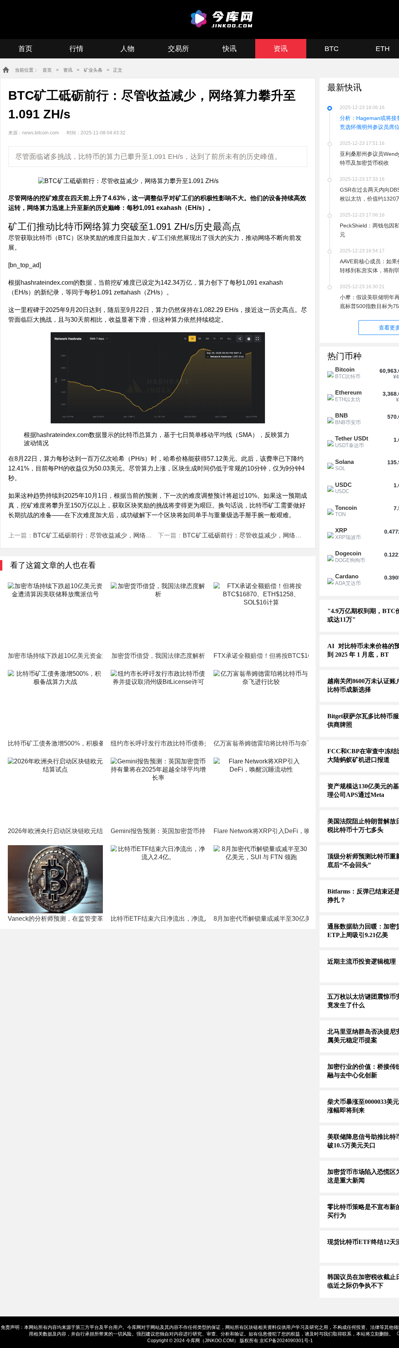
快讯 (229, 49)
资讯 (281, 49)
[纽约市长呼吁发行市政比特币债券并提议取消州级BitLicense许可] (158, 704)
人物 (127, 49)
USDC (343, 484)
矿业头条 (93, 70)
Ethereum (348, 392)
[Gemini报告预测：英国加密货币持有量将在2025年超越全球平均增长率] (158, 792)
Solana (344, 461)
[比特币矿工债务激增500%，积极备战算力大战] (55, 704)
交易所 (178, 49)
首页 (25, 49)
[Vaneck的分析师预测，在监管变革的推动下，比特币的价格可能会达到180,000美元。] (55, 879)
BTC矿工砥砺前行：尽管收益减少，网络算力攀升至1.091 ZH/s (120, 535)
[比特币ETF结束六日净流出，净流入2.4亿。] (158, 879)
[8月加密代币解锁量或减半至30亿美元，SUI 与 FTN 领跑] (261, 879)
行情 (76, 49)
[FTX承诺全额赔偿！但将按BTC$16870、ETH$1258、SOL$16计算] (261, 616)
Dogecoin (348, 553)
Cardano (346, 576)
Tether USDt (351, 438)
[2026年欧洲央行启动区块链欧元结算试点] (55, 792)
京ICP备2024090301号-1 (286, 1340)
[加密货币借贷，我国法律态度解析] (158, 616)
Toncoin (346, 507)
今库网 (223, 19)
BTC (332, 49)
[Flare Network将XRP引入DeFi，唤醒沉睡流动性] (261, 792)
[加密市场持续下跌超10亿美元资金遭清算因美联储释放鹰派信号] (55, 616)
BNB (341, 415)
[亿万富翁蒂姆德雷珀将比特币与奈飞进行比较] (261, 704)
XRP (341, 530)
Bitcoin (345, 369)
